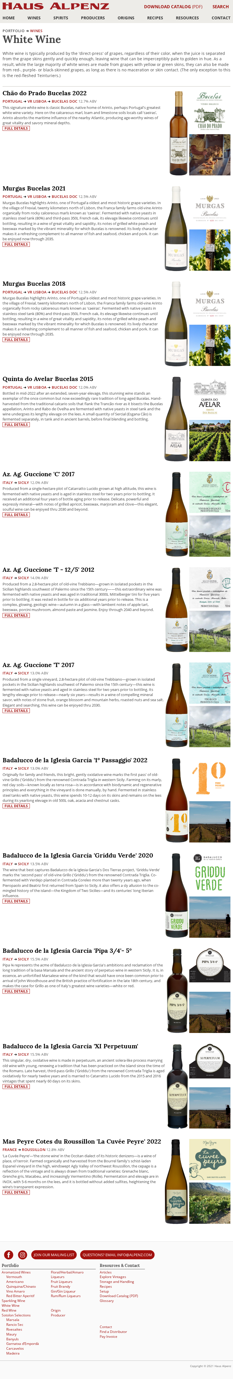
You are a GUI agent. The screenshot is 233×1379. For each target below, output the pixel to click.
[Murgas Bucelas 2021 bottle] (176, 228)
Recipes (155, 17)
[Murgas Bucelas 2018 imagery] (209, 364)
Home (9, 17)
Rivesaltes (14, 1329)
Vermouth (14, 1276)
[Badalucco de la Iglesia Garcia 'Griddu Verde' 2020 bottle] (176, 895)
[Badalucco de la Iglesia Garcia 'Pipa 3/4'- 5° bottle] (177, 990)
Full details (16, 128)
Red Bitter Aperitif (20, 1295)
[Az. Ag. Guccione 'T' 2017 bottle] (176, 704)
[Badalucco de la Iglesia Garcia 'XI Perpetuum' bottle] (177, 1085)
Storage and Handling (117, 1281)
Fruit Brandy (60, 1286)
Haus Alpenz (56, 9)
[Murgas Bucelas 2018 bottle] (176, 323)
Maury (11, 1334)
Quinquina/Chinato (21, 1286)
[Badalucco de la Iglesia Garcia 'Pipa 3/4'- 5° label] (209, 966)
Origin (56, 1310)
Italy (8, 482)
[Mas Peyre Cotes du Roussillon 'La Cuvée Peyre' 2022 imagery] (209, 1222)
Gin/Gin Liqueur (63, 1291)
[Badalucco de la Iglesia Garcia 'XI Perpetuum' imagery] (209, 1127)
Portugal (12, 101)
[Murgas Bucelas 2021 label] (209, 207)
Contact (221, 17)
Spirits (60, 17)
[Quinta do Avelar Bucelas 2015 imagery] (209, 459)
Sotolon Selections (16, 1315)
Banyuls (12, 1339)
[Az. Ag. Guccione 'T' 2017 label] (209, 683)
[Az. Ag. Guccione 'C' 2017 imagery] (209, 555)
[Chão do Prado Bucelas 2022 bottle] (178, 132)
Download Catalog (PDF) (119, 1295)
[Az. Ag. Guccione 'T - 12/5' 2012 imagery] (209, 650)
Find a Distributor (113, 1331)
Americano (15, 1281)
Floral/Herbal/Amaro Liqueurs (67, 1274)
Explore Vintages (113, 1276)
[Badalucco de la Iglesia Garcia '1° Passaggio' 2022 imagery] (209, 841)
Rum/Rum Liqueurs (66, 1295)
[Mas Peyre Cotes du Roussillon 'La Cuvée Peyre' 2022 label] (209, 1160)
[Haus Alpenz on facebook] (8, 1254)
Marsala (12, 1319)
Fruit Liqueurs (61, 1281)
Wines (34, 17)
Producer (58, 1315)
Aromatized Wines (16, 1272)
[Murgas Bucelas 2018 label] (209, 302)
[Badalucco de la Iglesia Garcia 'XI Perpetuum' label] (209, 1062)
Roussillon (33, 1149)
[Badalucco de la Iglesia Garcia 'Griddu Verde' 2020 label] (209, 874)
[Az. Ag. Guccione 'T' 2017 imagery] (209, 745)
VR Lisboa (37, 101)
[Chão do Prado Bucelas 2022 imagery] (209, 174)
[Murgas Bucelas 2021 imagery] (209, 269)
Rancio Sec (14, 1324)
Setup (104, 1291)
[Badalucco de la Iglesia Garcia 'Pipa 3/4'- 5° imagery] (209, 1031)
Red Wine (9, 1310)
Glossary (107, 1300)
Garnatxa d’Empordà (22, 1343)
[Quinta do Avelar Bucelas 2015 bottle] (176, 418)
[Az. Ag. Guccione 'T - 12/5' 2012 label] (209, 588)
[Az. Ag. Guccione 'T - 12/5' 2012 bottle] (176, 609)
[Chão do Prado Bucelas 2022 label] (209, 112)
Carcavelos (15, 1348)
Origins (126, 17)
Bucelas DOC (65, 101)
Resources (187, 17)
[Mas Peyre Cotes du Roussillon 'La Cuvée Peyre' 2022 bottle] (176, 1181)
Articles (106, 1272)
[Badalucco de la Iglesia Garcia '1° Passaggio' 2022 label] (209, 779)
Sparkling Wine (13, 1300)
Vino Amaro (15, 1291)
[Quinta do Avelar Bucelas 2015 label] (209, 397)
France (10, 1149)
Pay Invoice (108, 1336)
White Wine (11, 1305)
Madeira (13, 1353)
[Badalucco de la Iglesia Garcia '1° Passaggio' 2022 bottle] (176, 800)
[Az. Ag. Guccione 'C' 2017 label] (209, 493)
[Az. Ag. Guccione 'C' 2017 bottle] (176, 514)
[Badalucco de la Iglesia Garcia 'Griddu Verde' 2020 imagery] (209, 936)
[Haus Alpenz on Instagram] (22, 1254)
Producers (93, 17)
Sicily (23, 482)
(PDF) (173, 6)
